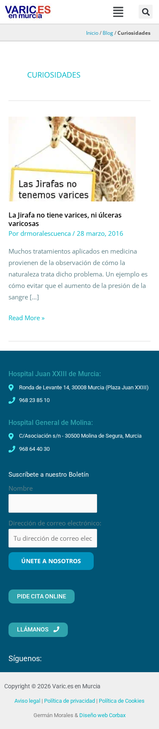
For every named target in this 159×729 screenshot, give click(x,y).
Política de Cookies (122, 701)
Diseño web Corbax (102, 715)
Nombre (20, 488)
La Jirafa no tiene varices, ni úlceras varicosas (65, 219)
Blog (108, 32)
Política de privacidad (69, 701)
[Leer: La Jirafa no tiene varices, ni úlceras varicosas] (72, 158)
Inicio (92, 32)
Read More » (26, 317)
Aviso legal (27, 701)
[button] (118, 12)
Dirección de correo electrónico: (54, 523)
